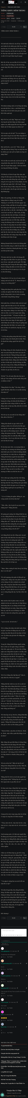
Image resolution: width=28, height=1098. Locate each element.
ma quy (13, 18)
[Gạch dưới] (6, 935)
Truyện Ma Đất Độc (6, 1045)
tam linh (18, 18)
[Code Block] (15, 935)
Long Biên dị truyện (6, 1072)
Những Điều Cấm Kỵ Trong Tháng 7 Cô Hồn (13, 1057)
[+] (21, 935)
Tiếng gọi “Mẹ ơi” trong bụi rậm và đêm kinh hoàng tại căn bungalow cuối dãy (13, 1061)
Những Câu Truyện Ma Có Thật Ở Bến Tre (13, 1083)
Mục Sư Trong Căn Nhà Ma (8, 1075)
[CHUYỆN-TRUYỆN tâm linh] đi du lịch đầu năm (13, 1067)
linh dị (8, 18)
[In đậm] (2, 935)
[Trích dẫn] (14, 935)
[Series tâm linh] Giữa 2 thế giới (10, 1049)
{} (19, 935)
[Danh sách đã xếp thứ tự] (10, 935)
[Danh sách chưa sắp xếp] (12, 935)
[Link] (17, 935)
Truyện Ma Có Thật (14, 1090)
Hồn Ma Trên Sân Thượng (8, 1079)
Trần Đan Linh (10, 13)
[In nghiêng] (4, 935)
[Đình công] (8, 935)
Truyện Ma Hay (10, 15)
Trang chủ (3, 7)
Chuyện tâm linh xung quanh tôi (10, 1053)
